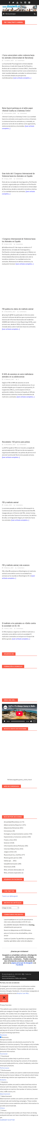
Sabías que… (8, 861)
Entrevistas (8, 831)
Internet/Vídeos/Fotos (11, 849)
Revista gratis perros (11, 858)
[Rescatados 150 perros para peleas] (19, 421)
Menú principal (10, 14)
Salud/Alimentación (10, 864)
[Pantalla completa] (34, 721)
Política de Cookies (20, 978)
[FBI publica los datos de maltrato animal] (19, 288)
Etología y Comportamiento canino (16, 834)
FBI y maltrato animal (10, 502)
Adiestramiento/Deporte (12, 825)
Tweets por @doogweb (10, 896)
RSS (23, 974)
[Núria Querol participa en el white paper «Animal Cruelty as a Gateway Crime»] (19, 95)
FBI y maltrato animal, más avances (16, 565)
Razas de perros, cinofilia (12, 855)
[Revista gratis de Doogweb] (19, 755)
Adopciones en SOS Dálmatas (21, 930)
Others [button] (2, 1108)
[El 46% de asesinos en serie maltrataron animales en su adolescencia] (19, 353)
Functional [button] (3, 1054)
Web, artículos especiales (12, 873)
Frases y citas (8, 840)
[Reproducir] (5, 721)
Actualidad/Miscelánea (11, 822)
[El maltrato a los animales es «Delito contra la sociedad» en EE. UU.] (19, 603)
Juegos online (9, 852)
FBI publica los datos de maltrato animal (17, 309)
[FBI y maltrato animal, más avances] (19, 544)
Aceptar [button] (19, 993)
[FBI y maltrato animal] (19, 482)
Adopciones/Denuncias (11, 828)
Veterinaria (8, 867)
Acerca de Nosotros (8, 978)
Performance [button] (4, 1068)
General (6, 843)
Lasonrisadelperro (10, 919)
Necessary (5, 1037)
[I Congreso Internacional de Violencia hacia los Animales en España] (19, 218)
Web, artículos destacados (13, 870)
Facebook (19, 965)
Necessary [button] (3, 1035)
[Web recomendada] (19, 800)
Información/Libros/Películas (14, 846)
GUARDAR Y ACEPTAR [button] (7, 1120)
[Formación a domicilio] (19, 682)
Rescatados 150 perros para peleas (16, 442)
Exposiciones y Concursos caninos (15, 837)
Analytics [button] (3, 1080)
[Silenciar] (31, 721)
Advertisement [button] (5, 1094)
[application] (19, 713)
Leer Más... (26, 993)
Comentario (20, 60)
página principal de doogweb (21, 963)
